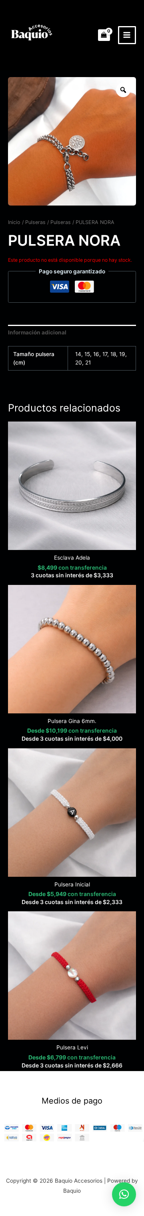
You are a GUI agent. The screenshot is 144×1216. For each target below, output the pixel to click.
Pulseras (35, 222)
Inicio (14, 222)
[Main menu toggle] (127, 35)
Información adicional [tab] (37, 332)
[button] (124, 1194)
